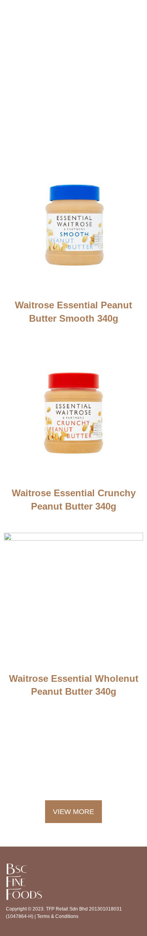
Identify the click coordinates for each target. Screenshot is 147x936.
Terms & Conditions (57, 916)
